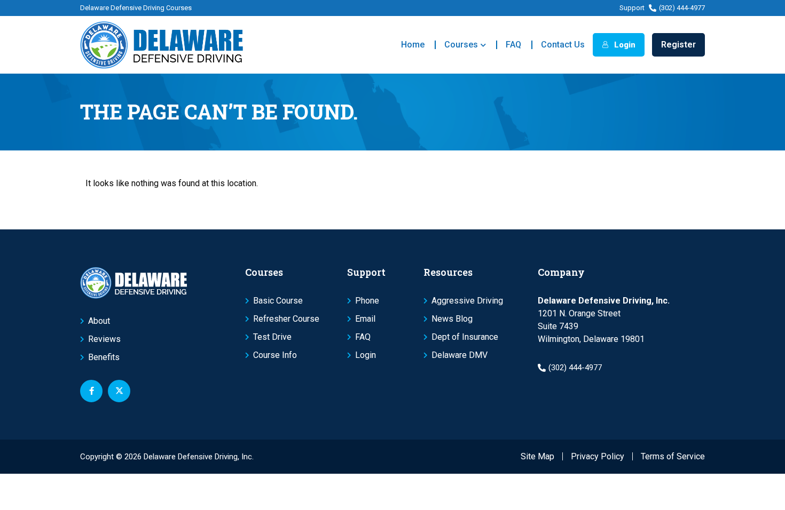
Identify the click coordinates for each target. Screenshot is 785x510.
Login (623, 45)
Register (678, 44)
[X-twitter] (119, 391)
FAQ (513, 44)
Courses (461, 44)
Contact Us (563, 44)
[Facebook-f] (91, 391)
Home (413, 44)
